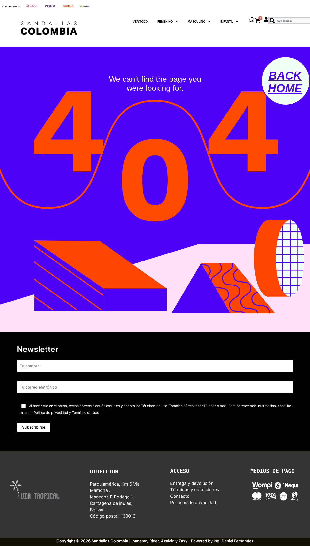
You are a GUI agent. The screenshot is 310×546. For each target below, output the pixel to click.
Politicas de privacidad (193, 502)
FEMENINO (165, 21)
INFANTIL (226, 21)
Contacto (180, 496)
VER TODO (140, 21)
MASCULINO (196, 21)
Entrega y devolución (192, 483)
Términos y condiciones (194, 489)
